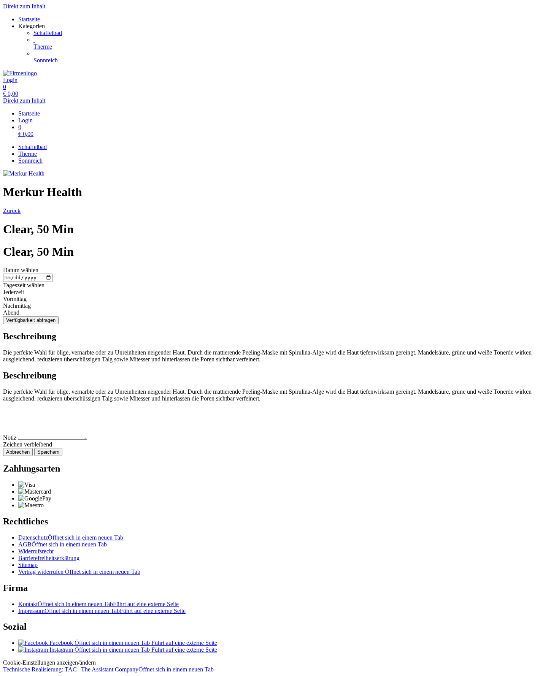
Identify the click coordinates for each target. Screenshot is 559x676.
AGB (62, 544)
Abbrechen (18, 452)
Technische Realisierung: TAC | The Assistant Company (108, 669)
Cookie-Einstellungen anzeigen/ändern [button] (49, 662)
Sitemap (28, 565)
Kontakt (98, 604)
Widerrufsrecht (36, 551)
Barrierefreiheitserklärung (48, 558)
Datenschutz (70, 537)
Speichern (48, 452)
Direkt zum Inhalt (24, 6)
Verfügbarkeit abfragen (31, 320)
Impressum (102, 611)
